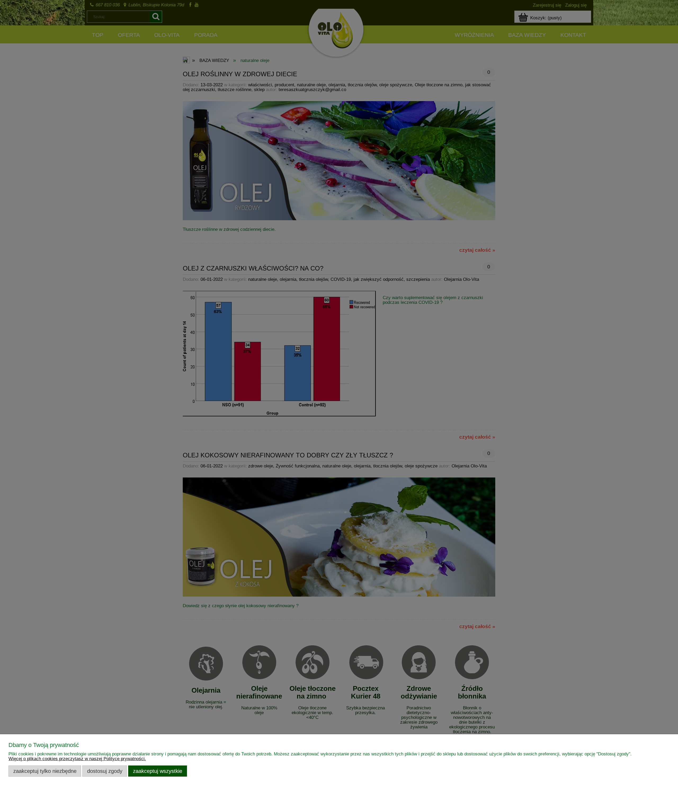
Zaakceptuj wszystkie (157, 771)
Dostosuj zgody (104, 771)
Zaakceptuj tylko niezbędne (45, 771)
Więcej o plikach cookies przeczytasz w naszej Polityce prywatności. (77, 758)
